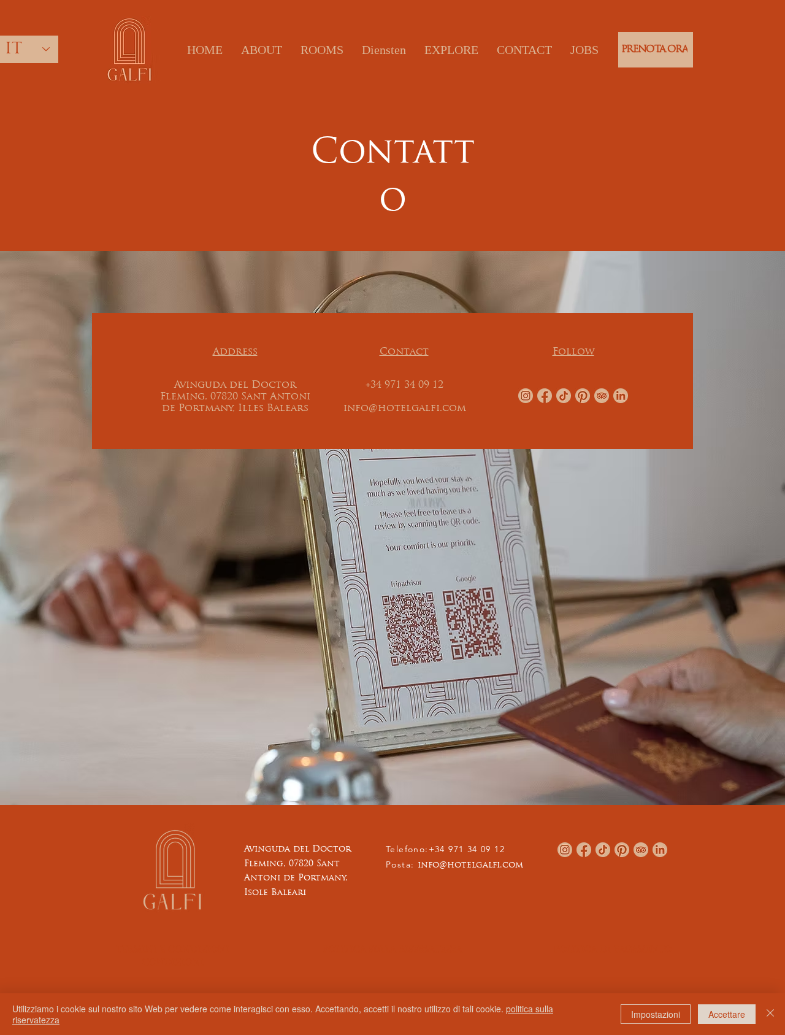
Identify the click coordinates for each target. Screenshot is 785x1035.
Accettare (726, 1014)
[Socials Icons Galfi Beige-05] (563, 395)
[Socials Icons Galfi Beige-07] (601, 395)
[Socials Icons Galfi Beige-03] (544, 395)
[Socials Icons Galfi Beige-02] (525, 395)
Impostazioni (655, 1014)
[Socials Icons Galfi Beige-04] (582, 395)
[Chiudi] (770, 1014)
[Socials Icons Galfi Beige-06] (620, 395)
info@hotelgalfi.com (470, 865)
